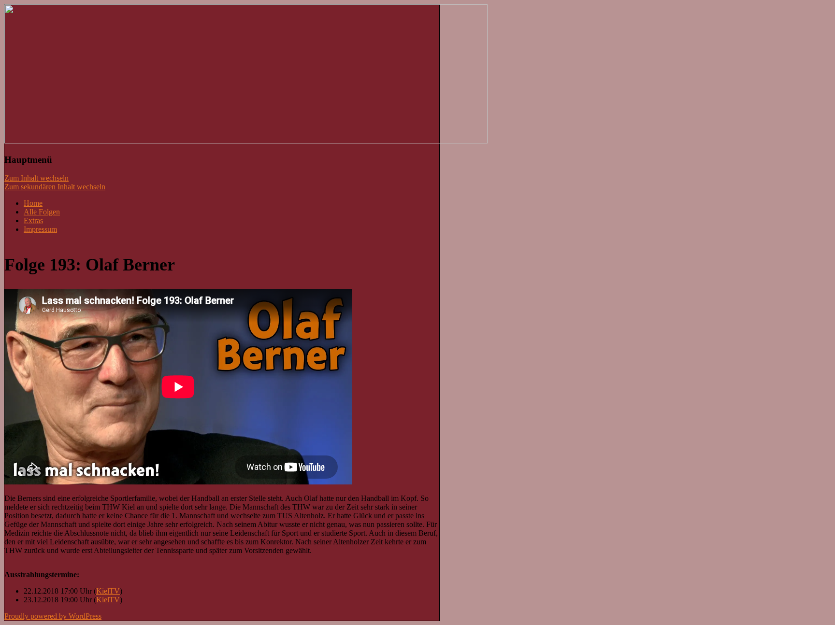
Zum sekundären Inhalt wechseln (54, 187)
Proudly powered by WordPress (52, 616)
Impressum (40, 229)
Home (33, 203)
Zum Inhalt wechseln (36, 178)
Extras (33, 220)
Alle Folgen (42, 212)
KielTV (108, 591)
